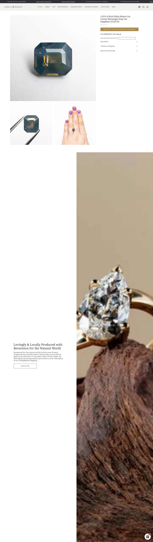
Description (104, 41)
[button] (47, 7)
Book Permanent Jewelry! (68, 1)
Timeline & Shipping (107, 46)
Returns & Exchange (107, 51)
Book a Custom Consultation (43, 1)
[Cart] (147, 6)
